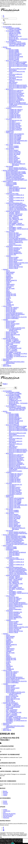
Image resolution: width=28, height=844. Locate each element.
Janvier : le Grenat (12, 340)
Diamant (8, 276)
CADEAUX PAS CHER (12, 193)
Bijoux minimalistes (15, 253)
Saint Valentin (14, 186)
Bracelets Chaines (15, 106)
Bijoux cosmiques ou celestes (16, 317)
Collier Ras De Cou (15, 120)
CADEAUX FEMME (11, 182)
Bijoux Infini (13, 261)
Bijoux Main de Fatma (16, 266)
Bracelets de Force (16, 94)
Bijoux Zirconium (14, 162)
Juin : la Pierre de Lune (13, 348)
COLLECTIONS (10, 231)
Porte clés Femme (15, 138)
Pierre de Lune (11, 295)
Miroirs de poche (15, 33)
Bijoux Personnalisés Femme (16, 172)
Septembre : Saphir (15, 223)
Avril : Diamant (14, 216)
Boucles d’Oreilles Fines (17, 87)
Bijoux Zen (12, 254)
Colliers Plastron (15, 128)
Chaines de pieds (14, 116)
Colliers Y (12, 121)
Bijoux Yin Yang (14, 265)
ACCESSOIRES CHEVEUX (13, 41)
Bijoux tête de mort (16, 260)
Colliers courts (14, 123)
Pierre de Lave (11, 294)
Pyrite (8, 296)
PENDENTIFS (10, 131)
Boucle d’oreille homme (17, 63)
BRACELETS (9, 89)
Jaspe (8, 283)
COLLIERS (9, 119)
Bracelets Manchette (16, 96)
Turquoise (9, 344)
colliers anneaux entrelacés (15, 330)
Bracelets (5, 792)
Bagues (5, 791)
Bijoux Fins (9, 336)
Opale (8, 291)
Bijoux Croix (13, 258)
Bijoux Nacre (13, 159)
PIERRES (5, 269)
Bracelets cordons (16, 98)
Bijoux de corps (14, 235)
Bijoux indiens (14, 250)
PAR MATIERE (10, 148)
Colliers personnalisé (14, 177)
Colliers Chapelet (15, 130)
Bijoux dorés (10, 325)
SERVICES (6, 360)
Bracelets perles (15, 92)
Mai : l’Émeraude (11, 347)
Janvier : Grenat (14, 212)
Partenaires (6, 817)
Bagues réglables (15, 54)
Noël (10, 192)
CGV (4, 812)
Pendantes (13, 83)
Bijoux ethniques (15, 252)
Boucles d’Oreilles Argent (18, 64)
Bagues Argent (14, 52)
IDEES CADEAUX (8, 181)
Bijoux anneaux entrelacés (18, 262)
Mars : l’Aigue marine (13, 342)
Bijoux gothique (14, 249)
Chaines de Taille (15, 117)
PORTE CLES (10, 132)
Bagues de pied (14, 58)
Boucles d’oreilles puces (18, 85)
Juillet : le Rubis (11, 349)
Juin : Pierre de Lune (16, 219)
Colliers (5, 795)
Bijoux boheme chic (15, 248)
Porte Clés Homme (15, 29)
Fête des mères (14, 189)
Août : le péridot (11, 351)
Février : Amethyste (16, 214)
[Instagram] (3, 829)
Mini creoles (13, 82)
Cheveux (5, 803)
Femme (5, 801)
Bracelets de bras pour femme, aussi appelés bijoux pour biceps (18, 104)
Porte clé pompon (15, 135)
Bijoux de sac (13, 37)
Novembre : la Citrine (13, 355)
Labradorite (10, 284)
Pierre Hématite (11, 280)
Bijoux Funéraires (15, 245)
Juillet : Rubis (13, 220)
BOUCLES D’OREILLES (12, 60)
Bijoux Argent (14, 150)
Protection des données (9, 813)
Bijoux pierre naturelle (17, 167)
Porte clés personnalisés (18, 140)
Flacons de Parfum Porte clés (16, 180)
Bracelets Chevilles (16, 90)
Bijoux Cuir (13, 155)
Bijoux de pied (13, 237)
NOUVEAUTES (7, 359)
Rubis (8, 299)
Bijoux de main (14, 233)
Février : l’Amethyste (13, 341)
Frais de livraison (7, 816)
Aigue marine (10, 272)
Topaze (8, 303)
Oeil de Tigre (10, 288)
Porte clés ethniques (16, 134)
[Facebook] (3, 827)
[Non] (14, 843)
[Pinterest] (3, 830)
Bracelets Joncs (15, 97)
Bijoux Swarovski (15, 161)
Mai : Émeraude (14, 218)
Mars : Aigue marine (15, 215)
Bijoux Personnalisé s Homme (16, 173)
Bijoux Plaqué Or (15, 153)
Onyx (7, 290)
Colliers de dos (14, 124)
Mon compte (7, 366)
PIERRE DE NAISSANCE (13, 211)
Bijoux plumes (14, 257)
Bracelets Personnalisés (15, 176)
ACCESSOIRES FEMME (12, 30)
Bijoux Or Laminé (14, 154)
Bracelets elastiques (16, 93)
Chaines (5, 793)
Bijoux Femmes (14, 146)
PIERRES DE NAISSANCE (10, 338)
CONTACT (6, 364)
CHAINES (8, 108)
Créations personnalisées (15, 361)
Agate (8, 271)
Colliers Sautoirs (15, 125)
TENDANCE (9, 246)
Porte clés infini (14, 143)
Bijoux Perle (13, 157)
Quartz (8, 298)
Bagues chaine (14, 59)
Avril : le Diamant (11, 345)
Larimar (8, 287)
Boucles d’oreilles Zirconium (15, 77)
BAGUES (8, 48)
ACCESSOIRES (7, 26)
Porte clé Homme (15, 139)
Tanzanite (9, 302)
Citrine (8, 275)
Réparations (10, 363)
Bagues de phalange (16, 56)
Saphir (8, 300)
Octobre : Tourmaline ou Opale (16, 353)
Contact (5, 809)
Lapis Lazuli (10, 285)
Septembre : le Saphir (13, 352)
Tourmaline (10, 304)
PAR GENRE (9, 144)
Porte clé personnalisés (17, 208)
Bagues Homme (14, 51)
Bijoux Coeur (13, 268)
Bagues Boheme (14, 55)
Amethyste (9, 273)
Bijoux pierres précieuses (18, 169)
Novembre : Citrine (15, 227)
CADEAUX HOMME (11, 184)
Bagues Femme (14, 49)
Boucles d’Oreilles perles (18, 86)
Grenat (8, 279)
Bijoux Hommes (14, 147)
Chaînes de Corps (15, 111)
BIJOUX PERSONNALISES (10, 170)
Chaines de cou (14, 112)
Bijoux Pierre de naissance (18, 239)
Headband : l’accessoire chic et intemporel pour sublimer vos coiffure (17, 44)
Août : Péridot (14, 222)
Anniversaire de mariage (17, 188)
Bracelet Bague (14, 101)
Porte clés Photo (15, 136)
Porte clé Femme (14, 32)
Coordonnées (6, 811)
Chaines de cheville (16, 109)
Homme (5, 802)
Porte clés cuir (14, 142)
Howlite (8, 281)
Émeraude (9, 277)
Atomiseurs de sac (15, 36)
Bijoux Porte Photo (15, 241)
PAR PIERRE (9, 166)
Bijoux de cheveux (15, 234)
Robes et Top (13, 35)
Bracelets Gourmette (16, 100)
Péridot (8, 292)
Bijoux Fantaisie (14, 158)
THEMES (8, 256)
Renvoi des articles (8, 815)
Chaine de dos (14, 113)
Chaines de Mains (15, 115)
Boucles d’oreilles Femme (18, 62)
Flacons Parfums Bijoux (17, 238)
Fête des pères (14, 191)
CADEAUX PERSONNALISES (14, 203)
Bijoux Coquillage (15, 264)
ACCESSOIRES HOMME (13, 28)
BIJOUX (5, 47)
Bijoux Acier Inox (14, 151)
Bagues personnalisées (14, 174)
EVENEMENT (10, 185)
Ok (12, 843)
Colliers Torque (14, 127)
